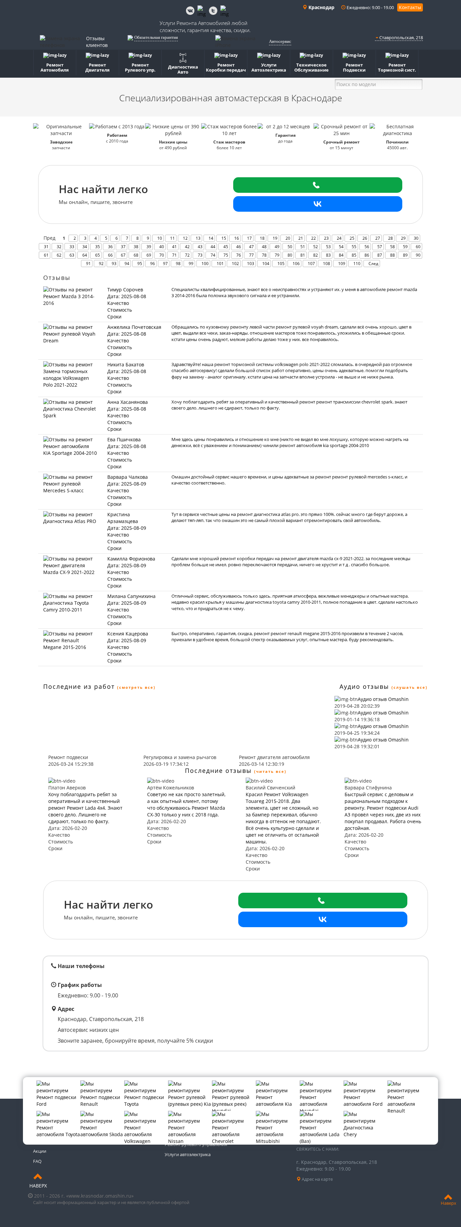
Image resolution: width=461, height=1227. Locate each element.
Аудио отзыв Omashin (383, 699)
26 (364, 238)
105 (280, 263)
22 (313, 238)
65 (97, 255)
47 (251, 247)
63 (72, 255)
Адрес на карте (317, 1179)
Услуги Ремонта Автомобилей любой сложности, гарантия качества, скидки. (205, 26)
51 (302, 247)
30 (416, 238)
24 (339, 238)
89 (405, 255)
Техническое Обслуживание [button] (311, 67)
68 (136, 255)
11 (172, 238)
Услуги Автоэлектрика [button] (268, 67)
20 (288, 238)
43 (200, 247)
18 (262, 238)
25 (352, 238)
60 (418, 247)
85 (354, 255)
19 (275, 238)
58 (392, 247)
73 (200, 255)
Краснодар (320, 7)
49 (277, 247)
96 (152, 263)
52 (315, 247)
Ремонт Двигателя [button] (97, 67)
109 (341, 263)
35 (97, 247)
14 (211, 238)
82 (315, 255)
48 (264, 247)
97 (165, 263)
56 (366, 247)
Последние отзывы (218, 770)
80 (290, 255)
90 (418, 255)
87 (379, 255)
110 (356, 263)
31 (46, 247)
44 (213, 247)
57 (379, 247)
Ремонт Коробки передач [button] (226, 67)
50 (290, 247)
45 (225, 247)
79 (277, 255)
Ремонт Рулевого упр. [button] (140, 67)
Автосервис (280, 41)
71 (174, 255)
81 (302, 255)
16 (236, 238)
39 (148, 247)
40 (161, 247)
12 (185, 238)
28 (390, 238)
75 (225, 255)
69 (148, 255)
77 (251, 255)
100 (205, 263)
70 (161, 255)
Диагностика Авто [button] (183, 69)
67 (123, 255)
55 (354, 247)
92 (101, 263)
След (373, 263)
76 (238, 255)
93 (114, 263)
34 (84, 247)
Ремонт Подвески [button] (354, 67)
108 (326, 263)
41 (174, 247)
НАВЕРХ (38, 1185)
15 (223, 238)
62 (59, 255)
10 (159, 238)
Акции (39, 1151)
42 (187, 247)
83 (328, 255)
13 (198, 238)
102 (235, 263)
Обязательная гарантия (156, 37)
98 (178, 263)
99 (191, 263)
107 (311, 263)
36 (110, 247)
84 (341, 255)
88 (392, 255)
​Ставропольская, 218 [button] (400, 37)
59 (405, 247)
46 (238, 247)
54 (341, 247)
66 (110, 255)
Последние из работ (79, 686)
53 (328, 247)
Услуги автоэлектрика (188, 1154)
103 (250, 263)
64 (84, 255)
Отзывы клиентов (97, 41)
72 (187, 255)
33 (72, 247)
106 (296, 263)
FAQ (37, 1161)
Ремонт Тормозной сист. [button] (397, 67)
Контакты (410, 7)
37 (123, 247)
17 (249, 238)
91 (88, 263)
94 (127, 263)
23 (326, 238)
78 (264, 255)
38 (136, 247)
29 (403, 238)
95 (139, 263)
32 (59, 247)
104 (265, 263)
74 (213, 255)
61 (46, 255)
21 (300, 238)
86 (366, 255)
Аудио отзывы (364, 686)
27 (377, 238)
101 (220, 263)
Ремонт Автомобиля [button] (54, 67)
